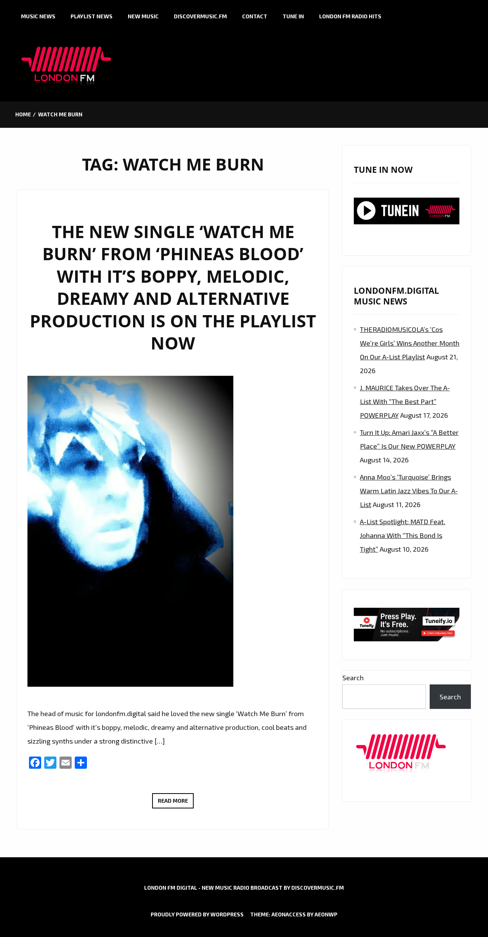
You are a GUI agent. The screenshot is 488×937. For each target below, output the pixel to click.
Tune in (293, 16)
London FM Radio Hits (350, 16)
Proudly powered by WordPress (197, 914)
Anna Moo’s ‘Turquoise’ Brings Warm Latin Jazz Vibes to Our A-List (409, 491)
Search (353, 677)
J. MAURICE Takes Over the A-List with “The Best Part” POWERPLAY (405, 401)
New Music (143, 16)
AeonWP (326, 914)
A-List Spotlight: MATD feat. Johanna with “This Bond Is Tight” (402, 535)
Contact (254, 16)
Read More (176, 802)
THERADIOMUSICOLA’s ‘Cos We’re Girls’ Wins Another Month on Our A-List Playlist (409, 343)
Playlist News (91, 16)
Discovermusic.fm (200, 16)
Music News (38, 16)
